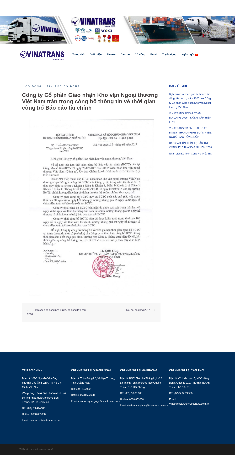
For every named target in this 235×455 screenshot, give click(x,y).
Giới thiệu (96, 54)
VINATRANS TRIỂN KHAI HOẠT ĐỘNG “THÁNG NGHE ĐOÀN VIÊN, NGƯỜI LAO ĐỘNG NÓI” (190, 132)
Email (153, 54)
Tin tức (111, 54)
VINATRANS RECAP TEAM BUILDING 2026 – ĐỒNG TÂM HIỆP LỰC (190, 118)
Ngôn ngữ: (188, 54)
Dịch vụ (125, 54)
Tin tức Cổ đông (63, 86)
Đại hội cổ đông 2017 (138, 309)
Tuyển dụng (169, 54)
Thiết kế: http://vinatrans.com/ (36, 449)
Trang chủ (78, 54)
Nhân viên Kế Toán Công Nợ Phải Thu (190, 153)
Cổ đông (140, 54)
